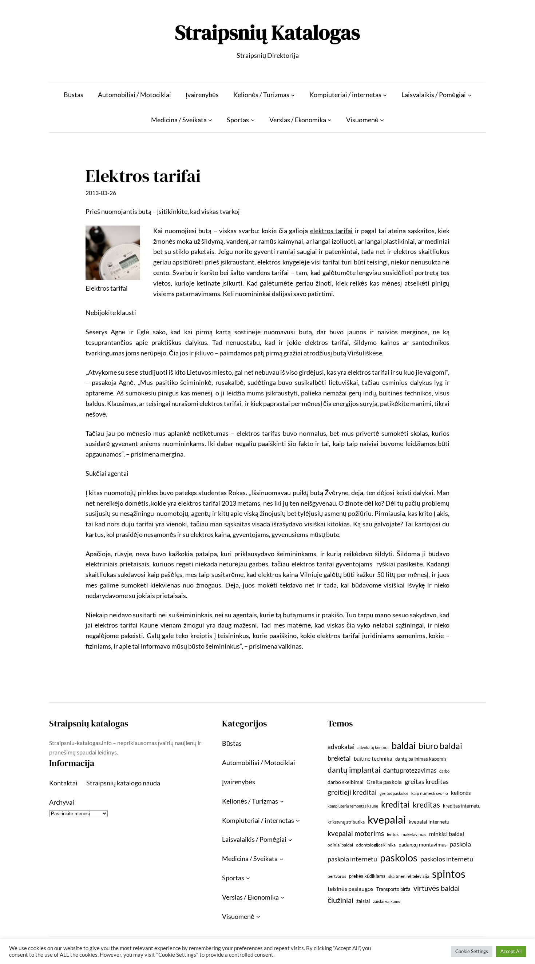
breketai (339, 758)
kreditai (395, 804)
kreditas (426, 804)
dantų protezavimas (409, 770)
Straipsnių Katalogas (267, 32)
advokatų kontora (373, 747)
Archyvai (61, 802)
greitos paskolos (394, 793)
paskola (460, 844)
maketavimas (413, 834)
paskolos (398, 858)
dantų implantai (354, 769)
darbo (444, 771)
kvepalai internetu (429, 821)
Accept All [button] (511, 951)
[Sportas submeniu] (253, 120)
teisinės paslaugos (350, 888)
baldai (404, 745)
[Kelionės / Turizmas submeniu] (293, 95)
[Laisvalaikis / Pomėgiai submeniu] (470, 95)
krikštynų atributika (346, 822)
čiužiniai (340, 900)
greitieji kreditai (352, 792)
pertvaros (337, 876)
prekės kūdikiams (367, 876)
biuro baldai (440, 746)
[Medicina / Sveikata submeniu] (210, 120)
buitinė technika (373, 758)
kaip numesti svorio (429, 793)
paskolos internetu (446, 859)
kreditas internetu (461, 806)
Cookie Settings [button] (471, 951)
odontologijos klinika (376, 845)
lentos (393, 834)
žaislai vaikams (386, 901)
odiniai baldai (340, 845)
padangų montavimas (423, 844)
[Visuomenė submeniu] (382, 120)
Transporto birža (393, 889)
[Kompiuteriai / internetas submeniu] (385, 95)
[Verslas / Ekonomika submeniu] (330, 120)
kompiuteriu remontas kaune (353, 806)
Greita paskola (384, 781)
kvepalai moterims (356, 833)
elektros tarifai (331, 231)
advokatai (341, 746)
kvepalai (387, 819)
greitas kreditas (427, 781)
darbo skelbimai (346, 782)
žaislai (363, 901)
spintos (448, 873)
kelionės (461, 792)
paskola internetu (352, 859)
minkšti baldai (446, 833)
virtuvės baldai (436, 888)
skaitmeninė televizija (408, 876)
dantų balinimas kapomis (421, 759)
